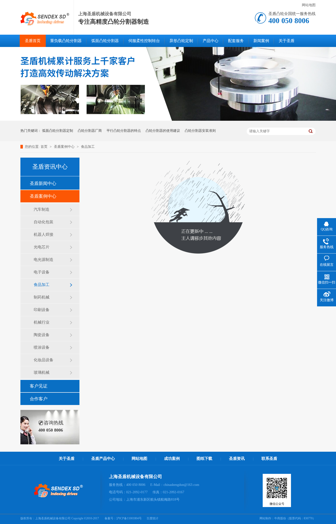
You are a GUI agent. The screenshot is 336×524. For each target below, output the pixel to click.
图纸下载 (204, 458)
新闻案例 (261, 41)
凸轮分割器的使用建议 (163, 131)
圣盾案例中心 (65, 147)
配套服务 (236, 41)
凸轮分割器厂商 (90, 131)
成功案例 (172, 458)
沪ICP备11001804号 (129, 518)
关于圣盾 (286, 41)
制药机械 (41, 297)
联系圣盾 (269, 458)
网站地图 (309, 5)
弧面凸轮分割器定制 (57, 131)
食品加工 (88, 147)
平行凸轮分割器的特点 (124, 131)
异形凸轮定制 (181, 41)
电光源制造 (43, 259)
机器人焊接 (43, 234)
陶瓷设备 (41, 335)
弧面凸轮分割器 (105, 41)
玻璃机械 (41, 372)
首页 (44, 147)
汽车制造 (41, 209)
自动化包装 (43, 222)
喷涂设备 (41, 347)
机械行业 (41, 322)
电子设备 (41, 272)
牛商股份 (280, 518)
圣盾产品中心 (103, 458)
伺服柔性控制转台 (144, 41)
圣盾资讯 (237, 458)
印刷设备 (41, 310)
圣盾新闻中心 (43, 183)
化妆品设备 (43, 360)
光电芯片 (41, 247)
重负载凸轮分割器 (66, 41)
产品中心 (210, 41)
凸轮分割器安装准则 (200, 131)
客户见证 (38, 386)
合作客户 (38, 398)
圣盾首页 (33, 41)
